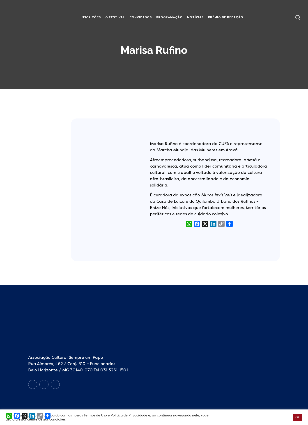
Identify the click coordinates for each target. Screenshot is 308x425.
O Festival (115, 17)
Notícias (195, 17)
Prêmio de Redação (225, 17)
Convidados (140, 17)
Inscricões (90, 17)
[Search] (297, 17)
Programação (169, 17)
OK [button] (297, 417)
